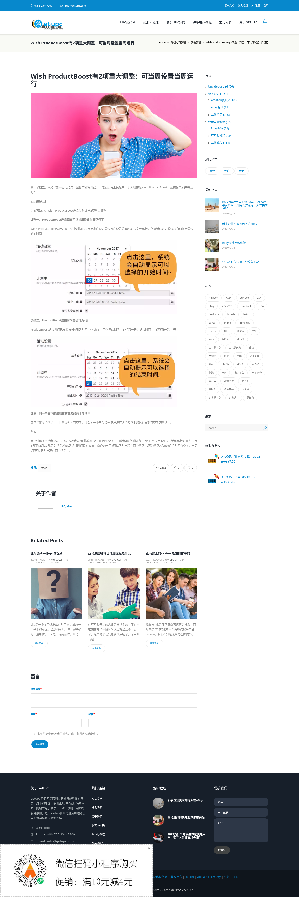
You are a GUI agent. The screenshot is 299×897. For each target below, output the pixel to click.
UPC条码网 (127, 22)
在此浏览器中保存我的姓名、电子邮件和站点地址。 (66, 734)
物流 (211, 372)
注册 (257, 5)
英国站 (212, 389)
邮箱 (90, 714)
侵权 (251, 347)
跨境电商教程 (202, 22)
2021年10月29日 (96, 559)
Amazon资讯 (219, 100)
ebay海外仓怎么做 (234, 243)
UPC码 (240, 331)
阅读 (212, 171)
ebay (211, 306)
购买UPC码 (98, 825)
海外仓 (255, 364)
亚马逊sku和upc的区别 (47, 553)
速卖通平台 (215, 397)
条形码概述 (151, 22)
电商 (224, 372)
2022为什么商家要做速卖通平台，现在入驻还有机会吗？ (186, 835)
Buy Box (244, 297)
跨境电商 (229, 389)
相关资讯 (213, 94)
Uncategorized (39, 562)
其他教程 (196, 42)
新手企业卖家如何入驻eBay (239, 224)
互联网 (225, 339)
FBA (261, 306)
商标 (211, 364)
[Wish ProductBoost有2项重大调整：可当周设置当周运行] (114, 135)
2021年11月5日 (38, 559)
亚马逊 (240, 339)
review (212, 331)
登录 (266, 5)
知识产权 (229, 381)
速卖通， (234, 397)
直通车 (212, 381)
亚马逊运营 (235, 347)
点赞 (241, 171)
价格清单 (97, 798)
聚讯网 (189, 877)
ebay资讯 (217, 107)
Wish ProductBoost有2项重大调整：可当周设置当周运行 (112, 80)
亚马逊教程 (218, 135)
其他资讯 (216, 115)
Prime (227, 322)
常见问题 (243, 5)
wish (44, 467)
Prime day (244, 322)
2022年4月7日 (229, 213)
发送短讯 (222, 850)
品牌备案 (254, 356)
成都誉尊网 (160, 877)
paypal (212, 322)
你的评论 (35, 689)
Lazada (231, 314)
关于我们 (97, 816)
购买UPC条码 (175, 22)
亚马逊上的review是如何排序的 (168, 553)
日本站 (225, 364)
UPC (226, 331)
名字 (33, 714)
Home (162, 42)
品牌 (239, 356)
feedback (214, 314)
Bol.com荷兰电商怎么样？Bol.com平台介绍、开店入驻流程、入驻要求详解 (245, 205)
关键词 (212, 356)
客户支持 (229, 5)
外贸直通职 (231, 877)
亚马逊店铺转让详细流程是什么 (109, 553)
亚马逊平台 (215, 347)
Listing (246, 314)
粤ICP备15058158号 (182, 890)
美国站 (245, 381)
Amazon (213, 297)
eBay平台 (227, 306)
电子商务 (257, 372)
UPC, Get (66, 506)
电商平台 (239, 372)
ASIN (229, 297)
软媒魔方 (176, 877)
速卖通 (245, 389)
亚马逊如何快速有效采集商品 (240, 262)
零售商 (250, 397)
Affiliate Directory (209, 877)
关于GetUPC (248, 22)
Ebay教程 (217, 128)
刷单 (226, 356)
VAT (254, 331)
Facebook (246, 306)
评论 (226, 171)
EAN (259, 297)
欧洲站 (240, 364)
